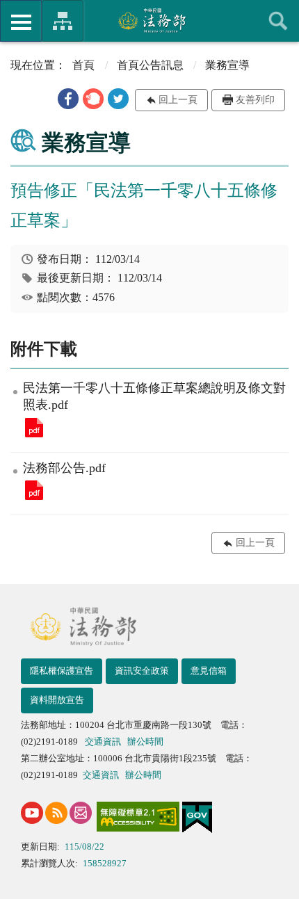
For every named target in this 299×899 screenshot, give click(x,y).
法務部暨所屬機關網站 (62, 21)
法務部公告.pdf (34, 490)
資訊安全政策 (142, 670)
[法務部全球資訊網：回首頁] (150, 20)
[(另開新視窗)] (32, 813)
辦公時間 (145, 741)
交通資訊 (103, 741)
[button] (68, 98)
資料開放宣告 (57, 700)
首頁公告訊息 (150, 65)
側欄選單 (21, 21)
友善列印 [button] (255, 100)
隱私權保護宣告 (61, 670)
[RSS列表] (56, 813)
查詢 (278, 21)
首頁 (83, 65)
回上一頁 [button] (178, 100)
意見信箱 (209, 670)
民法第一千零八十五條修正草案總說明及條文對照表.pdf (34, 427)
